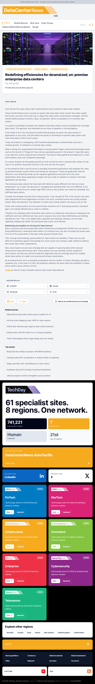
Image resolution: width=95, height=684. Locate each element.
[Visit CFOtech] (18, 489)
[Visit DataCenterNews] (18, 524)
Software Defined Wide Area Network (16, 27)
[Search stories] (88, 644)
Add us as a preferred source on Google (73, 301)
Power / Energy (47, 23)
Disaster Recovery (21, 23)
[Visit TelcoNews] (18, 592)
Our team (52, 661)
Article (8, 270)
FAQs (8, 661)
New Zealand (49, 633)
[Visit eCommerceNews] (64, 524)
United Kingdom (64, 633)
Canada (20, 633)
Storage (35, 27)
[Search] (90, 24)
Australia (10, 633)
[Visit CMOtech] (64, 489)
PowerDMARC (76, 681)
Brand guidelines (12, 656)
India (29, 633)
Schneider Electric (59, 69)
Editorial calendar (56, 656)
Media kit (20, 512)
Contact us (31, 656)
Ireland (37, 633)
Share (12, 301)
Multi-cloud (34, 23)
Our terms (75, 661)
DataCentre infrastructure (19, 69)
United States (79, 633)
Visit (8, 512)
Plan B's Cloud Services (45, 681)
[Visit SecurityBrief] (64, 558)
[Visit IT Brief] (18, 558)
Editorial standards (78, 656)
